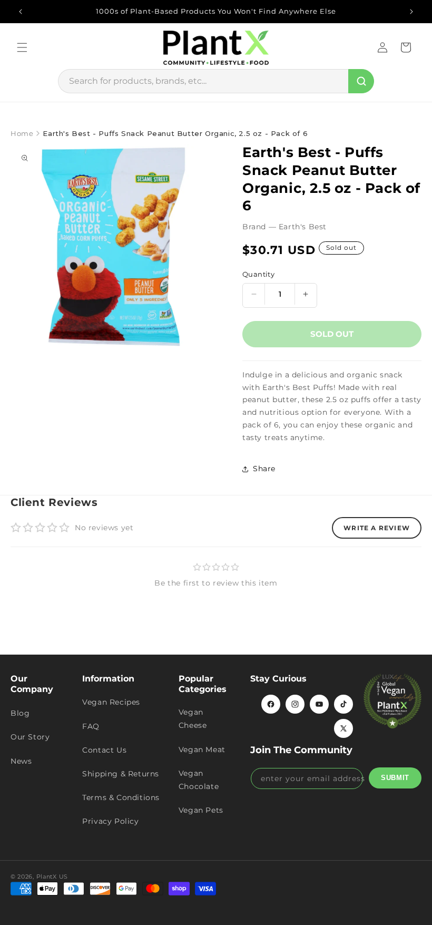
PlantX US (52, 876)
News (21, 761)
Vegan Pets (201, 810)
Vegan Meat (202, 749)
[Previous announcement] (20, 11)
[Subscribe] (395, 777)
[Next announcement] (411, 11)
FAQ (91, 726)
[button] (22, 47)
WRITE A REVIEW (376, 528)
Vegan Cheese (193, 718)
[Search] (361, 81)
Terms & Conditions (121, 797)
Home (22, 133)
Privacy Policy (110, 821)
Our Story (30, 737)
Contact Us (104, 750)
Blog (20, 713)
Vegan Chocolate (199, 779)
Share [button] (264, 468)
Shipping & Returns (120, 773)
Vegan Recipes (111, 702)
